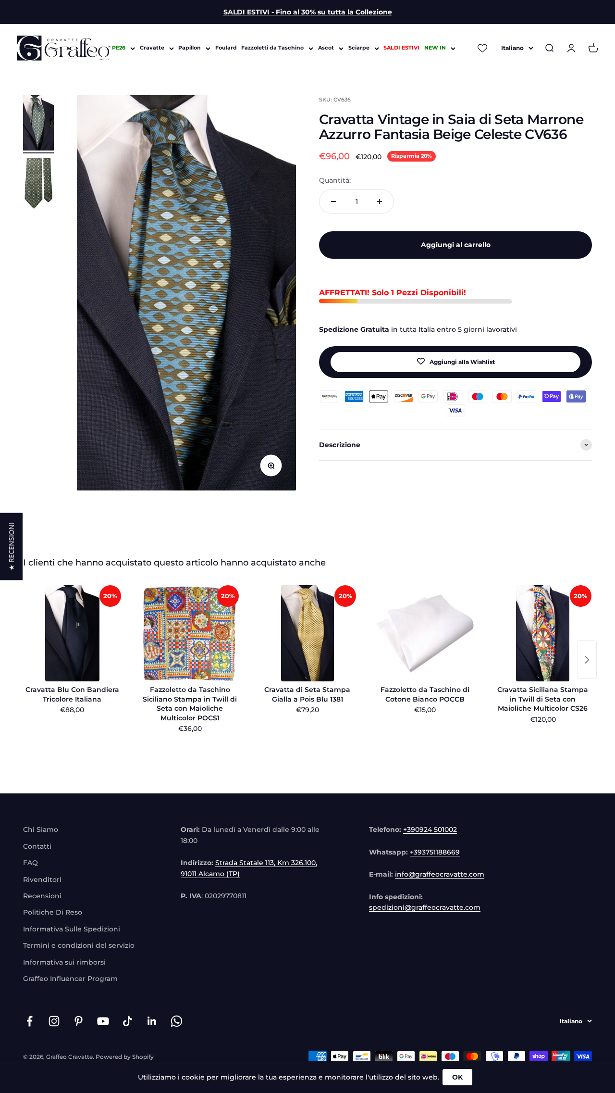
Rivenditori (42, 879)
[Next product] (587, 660)
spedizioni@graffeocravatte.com (424, 907)
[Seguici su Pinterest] (78, 1021)
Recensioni (42, 896)
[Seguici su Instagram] (54, 1021)
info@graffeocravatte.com (439, 874)
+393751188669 (435, 852)
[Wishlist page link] (483, 48)
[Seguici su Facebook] (29, 1021)
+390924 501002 (430, 829)
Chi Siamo (40, 829)
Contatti (37, 846)
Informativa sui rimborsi (64, 962)
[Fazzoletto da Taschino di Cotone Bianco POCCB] (425, 633)
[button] (11, 546)
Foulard (226, 48)
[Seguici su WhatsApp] (176, 1021)
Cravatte (152, 48)
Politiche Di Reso (52, 912)
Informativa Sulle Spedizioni (71, 929)
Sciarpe (358, 48)
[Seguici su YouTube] (103, 1021)
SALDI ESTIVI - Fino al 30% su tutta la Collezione (307, 12)
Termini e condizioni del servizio (79, 945)
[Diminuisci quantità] (333, 201)
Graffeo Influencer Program (70, 978)
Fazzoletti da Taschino (272, 48)
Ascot (326, 48)
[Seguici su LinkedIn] (152, 1021)
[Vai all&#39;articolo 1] (38, 124)
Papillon (189, 48)
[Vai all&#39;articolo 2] (38, 187)
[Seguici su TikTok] (127, 1021)
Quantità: (335, 180)
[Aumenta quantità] (380, 201)
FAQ (30, 862)
